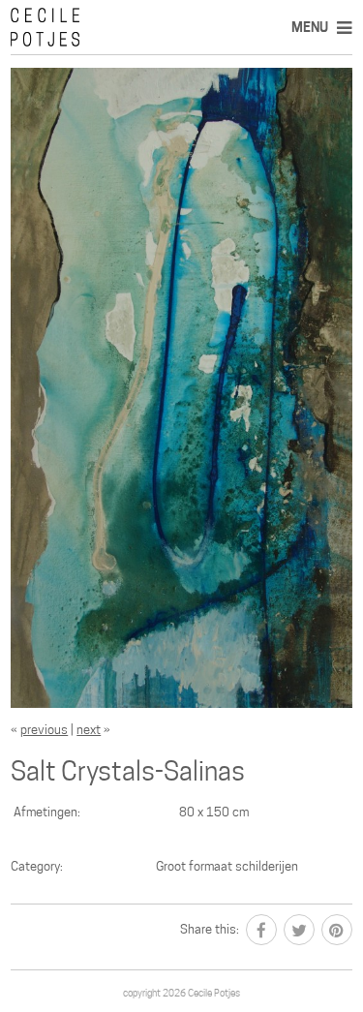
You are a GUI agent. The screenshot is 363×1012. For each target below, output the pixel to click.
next (88, 729)
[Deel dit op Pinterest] (336, 929)
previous (44, 729)
